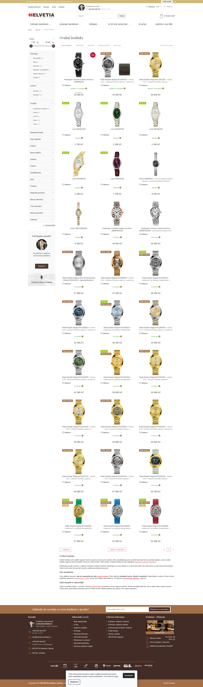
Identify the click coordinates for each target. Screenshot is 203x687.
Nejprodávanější (103, 45)
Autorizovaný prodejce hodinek (120, 628)
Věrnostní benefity (80, 637)
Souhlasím (128, 675)
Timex (36, 124)
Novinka (37, 66)
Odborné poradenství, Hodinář (161, 646)
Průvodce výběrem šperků (118, 625)
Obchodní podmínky (81, 643)
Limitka (36, 77)
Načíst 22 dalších (117, 550)
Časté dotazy (113, 631)
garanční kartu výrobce (81, 578)
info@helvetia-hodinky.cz (41, 637)
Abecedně (117, 45)
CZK (158, 6)
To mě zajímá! (167, 1)
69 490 (48, 42)
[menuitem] (40, 24)
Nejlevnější (79, 45)
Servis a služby (114, 634)
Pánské (37, 91)
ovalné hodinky (102, 576)
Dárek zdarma (39, 74)
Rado (36, 120)
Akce (35, 62)
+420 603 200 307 (39, 631)
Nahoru (66, 550)
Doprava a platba (80, 628)
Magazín (46, 7)
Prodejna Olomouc (34, 7)
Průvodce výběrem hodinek (41, 282)
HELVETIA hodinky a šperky (42, 648)
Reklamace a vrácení (82, 640)
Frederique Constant (41, 108)
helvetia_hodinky (38, 653)
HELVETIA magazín (115, 637)
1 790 (33, 42)
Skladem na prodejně (41, 70)
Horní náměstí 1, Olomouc (159, 642)
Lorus (36, 116)
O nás (54, 7)
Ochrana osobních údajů (83, 646)
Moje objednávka (80, 621)
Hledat (122, 16)
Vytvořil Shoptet (169, 683)
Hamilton (153, 562)
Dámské (37, 95)
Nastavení (74, 682)
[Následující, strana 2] (168, 550)
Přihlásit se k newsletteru (159, 609)
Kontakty (61, 7)
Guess (36, 112)
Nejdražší (91, 45)
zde (116, 676)
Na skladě (38, 58)
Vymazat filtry (50, 225)
